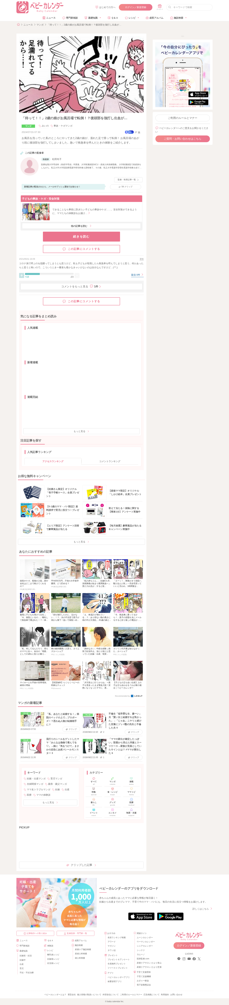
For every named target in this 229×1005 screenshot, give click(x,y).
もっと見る (79, 431)
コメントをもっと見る (79, 286)
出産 (67, 789)
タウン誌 (112, 950)
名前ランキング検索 (117, 937)
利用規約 (165, 994)
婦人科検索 (80, 958)
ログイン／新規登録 (135, 7)
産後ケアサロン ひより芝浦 (148, 967)
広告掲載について (152, 994)
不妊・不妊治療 (27, 972)
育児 (22, 968)
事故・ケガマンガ (63, 125)
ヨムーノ (141, 954)
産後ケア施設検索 (83, 949)
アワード (112, 942)
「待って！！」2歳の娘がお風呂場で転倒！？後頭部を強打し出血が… (84, 24)
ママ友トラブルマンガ (38, 789)
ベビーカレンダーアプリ (119, 977)
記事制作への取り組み (37, 933)
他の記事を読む (79, 226)
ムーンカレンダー (145, 937)
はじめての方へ (107, 7)
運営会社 (72, 994)
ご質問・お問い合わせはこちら (182, 138)
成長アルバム (156, 17)
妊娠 (57, 789)
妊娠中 (23, 960)
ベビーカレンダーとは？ (55, 994)
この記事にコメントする (84, 248)
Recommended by (122, 696)
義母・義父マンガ (57, 784)
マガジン (112, 946)
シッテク (141, 950)
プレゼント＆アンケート (119, 959)
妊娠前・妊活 (26, 955)
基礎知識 (93, 17)
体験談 (50, 946)
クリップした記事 (81, 864)
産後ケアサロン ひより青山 (148, 963)
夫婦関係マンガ (35, 784)
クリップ (127, 186)
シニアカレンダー (145, 946)
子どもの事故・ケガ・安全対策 (41, 198)
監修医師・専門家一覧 (77, 933)
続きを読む (81, 236)
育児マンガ (56, 778)
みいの (45, 125)
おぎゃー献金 (143, 980)
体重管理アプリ (115, 981)
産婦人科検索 (81, 953)
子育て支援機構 (144, 976)
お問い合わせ (176, 994)
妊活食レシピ (53, 963)
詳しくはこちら (200, 908)
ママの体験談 (43, 794)
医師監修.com (143, 958)
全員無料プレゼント (117, 964)
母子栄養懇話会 (144, 985)
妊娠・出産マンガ (36, 778)
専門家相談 (72, 17)
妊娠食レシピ (53, 959)
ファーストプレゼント (118, 968)
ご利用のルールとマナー (182, 117)
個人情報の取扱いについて (89, 994)
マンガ (40, 24)
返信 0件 (136, 274)
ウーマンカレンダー (146, 942)
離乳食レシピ (53, 954)
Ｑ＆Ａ (114, 17)
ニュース (51, 17)
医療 (29, 794)
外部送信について (111, 994)
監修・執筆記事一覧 (127, 179)
